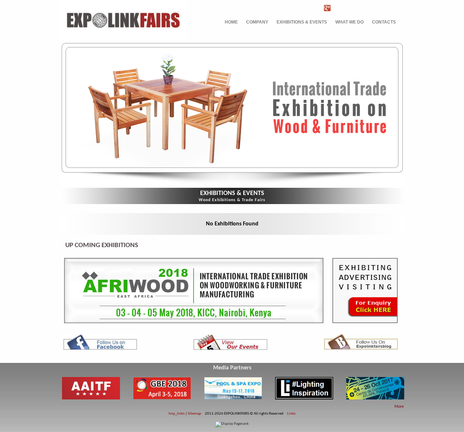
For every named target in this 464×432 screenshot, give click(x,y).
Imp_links (177, 414)
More (399, 407)
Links (291, 414)
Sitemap (194, 414)
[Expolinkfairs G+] (329, 8)
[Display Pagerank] (232, 424)
